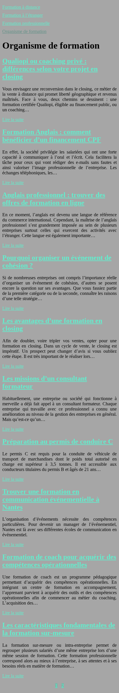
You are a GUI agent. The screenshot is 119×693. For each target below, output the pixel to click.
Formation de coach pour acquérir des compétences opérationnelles (59, 560)
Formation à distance (21, 7)
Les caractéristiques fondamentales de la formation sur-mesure (58, 629)
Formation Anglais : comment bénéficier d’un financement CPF (51, 135)
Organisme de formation (24, 31)
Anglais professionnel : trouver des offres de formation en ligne (53, 198)
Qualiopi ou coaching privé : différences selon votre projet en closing (50, 68)
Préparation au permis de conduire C (57, 441)
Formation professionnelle (26, 23)
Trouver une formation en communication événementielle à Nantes (50, 499)
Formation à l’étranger (22, 15)
